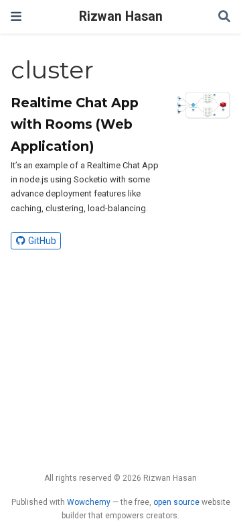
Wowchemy (88, 502)
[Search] (224, 17)
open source (176, 502)
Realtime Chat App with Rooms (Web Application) (75, 124)
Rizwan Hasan (121, 16)
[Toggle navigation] (16, 16)
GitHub (42, 240)
